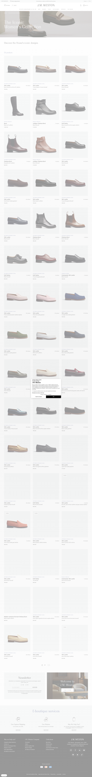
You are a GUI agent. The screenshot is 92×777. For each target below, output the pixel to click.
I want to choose (38, 396)
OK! (53, 396)
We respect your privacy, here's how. (38, 392)
